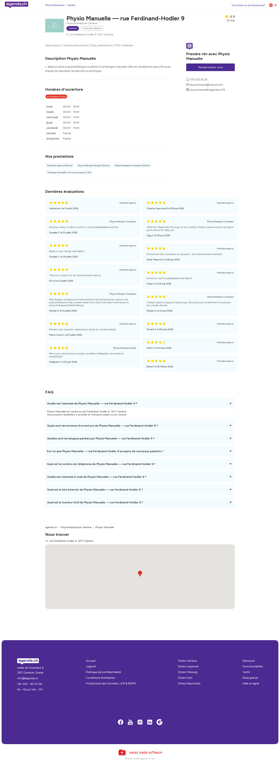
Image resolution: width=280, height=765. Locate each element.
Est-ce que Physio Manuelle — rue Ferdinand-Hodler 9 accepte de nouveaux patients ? (105, 451)
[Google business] (159, 722)
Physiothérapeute (54, 5)
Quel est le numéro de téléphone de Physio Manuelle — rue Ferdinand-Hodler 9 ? (101, 464)
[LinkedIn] (149, 722)
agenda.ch (51, 527)
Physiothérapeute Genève (81, 23)
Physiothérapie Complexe (132, 165)
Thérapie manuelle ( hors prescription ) (69, 172)
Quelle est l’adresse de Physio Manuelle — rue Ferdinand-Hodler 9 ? (92, 403)
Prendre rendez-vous (210, 67)
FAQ (117, 45)
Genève (71, 5)
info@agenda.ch (27, 678)
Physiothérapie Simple (94, 165)
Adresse (127, 45)
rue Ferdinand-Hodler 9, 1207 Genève (91, 34)
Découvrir (249, 660)
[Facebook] (120, 722)
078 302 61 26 (198, 79)
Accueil (90, 660)
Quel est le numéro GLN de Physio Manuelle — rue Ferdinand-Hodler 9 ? (95, 502)
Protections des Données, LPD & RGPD (111, 683)
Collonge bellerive (91, 28)
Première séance (60, 165)
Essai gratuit (250, 677)
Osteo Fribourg (187, 672)
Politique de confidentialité (103, 672)
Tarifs (246, 672)
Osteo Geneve (187, 660)
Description (52, 45)
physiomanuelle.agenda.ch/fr (207, 89)
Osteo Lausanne (188, 666)
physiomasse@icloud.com (206, 84)
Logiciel (91, 666)
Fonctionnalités (253, 666)
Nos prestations (101, 45)
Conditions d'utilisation (100, 677)
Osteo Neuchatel (189, 683)
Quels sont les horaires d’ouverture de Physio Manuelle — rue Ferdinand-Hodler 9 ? (102, 425)
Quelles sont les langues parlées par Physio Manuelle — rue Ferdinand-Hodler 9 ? (101, 438)
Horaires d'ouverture (76, 45)
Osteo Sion (185, 677)
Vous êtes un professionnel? (248, 5)
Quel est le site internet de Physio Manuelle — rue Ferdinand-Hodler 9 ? (95, 489)
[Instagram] (140, 722)
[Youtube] (130, 722)
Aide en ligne (251, 683)
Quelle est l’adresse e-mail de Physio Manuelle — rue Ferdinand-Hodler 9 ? (96, 476)
